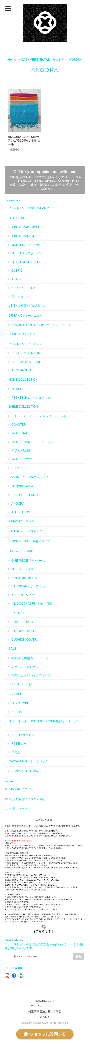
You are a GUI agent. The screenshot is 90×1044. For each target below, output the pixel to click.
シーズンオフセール (25, 666)
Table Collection (23, 406)
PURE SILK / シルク (22, 334)
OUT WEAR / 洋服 (21, 551)
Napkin (17, 467)
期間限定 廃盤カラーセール (30, 658)
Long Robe (20, 703)
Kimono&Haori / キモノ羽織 (32, 603)
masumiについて (22, 789)
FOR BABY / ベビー (22, 684)
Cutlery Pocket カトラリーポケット (39, 416)
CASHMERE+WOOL (26, 495)
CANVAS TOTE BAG (25, 770)
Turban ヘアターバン (27, 253)
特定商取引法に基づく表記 (28, 799)
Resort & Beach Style (27, 344)
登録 (79, 956)
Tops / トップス (23, 569)
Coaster (19, 424)
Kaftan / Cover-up (26, 361)
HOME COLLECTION (23, 379)
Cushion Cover (24, 639)
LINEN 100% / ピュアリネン (28, 305)
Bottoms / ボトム (24, 577)
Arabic (17, 279)
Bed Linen (17, 612)
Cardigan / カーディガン (30, 586)
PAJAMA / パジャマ (21, 521)
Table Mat (20, 433)
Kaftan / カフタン (24, 595)
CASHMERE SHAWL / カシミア (42, 59)
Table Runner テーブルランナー (36, 442)
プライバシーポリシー (45, 1006)
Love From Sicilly (26, 262)
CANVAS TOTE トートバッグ (28, 761)
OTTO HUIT (16, 218)
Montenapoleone (26, 244)
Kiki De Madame (24, 236)
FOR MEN (15, 694)
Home (12, 59)
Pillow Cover (23, 630)
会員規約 (45, 1016)
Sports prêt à (23, 287)
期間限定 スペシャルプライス (31, 675)
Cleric (17, 270)
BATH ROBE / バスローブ (26, 531)
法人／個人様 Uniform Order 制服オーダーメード (44, 723)
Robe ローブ (21, 743)
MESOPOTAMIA (22, 486)
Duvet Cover (22, 622)
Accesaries (21, 370)
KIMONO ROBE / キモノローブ (29, 541)
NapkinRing (21, 450)
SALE (12, 648)
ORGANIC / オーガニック (26, 315)
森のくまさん (21, 296)
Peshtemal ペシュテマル (31, 397)
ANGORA (18, 503)
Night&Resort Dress (29, 353)
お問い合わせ (19, 808)
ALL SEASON (21, 512)
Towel (17, 388)
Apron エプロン (23, 735)
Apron (17, 712)
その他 (16, 752)
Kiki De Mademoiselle (29, 227)
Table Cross (22, 459)
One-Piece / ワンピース (28, 560)
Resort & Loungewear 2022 (31, 208)
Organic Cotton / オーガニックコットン (41, 324)
